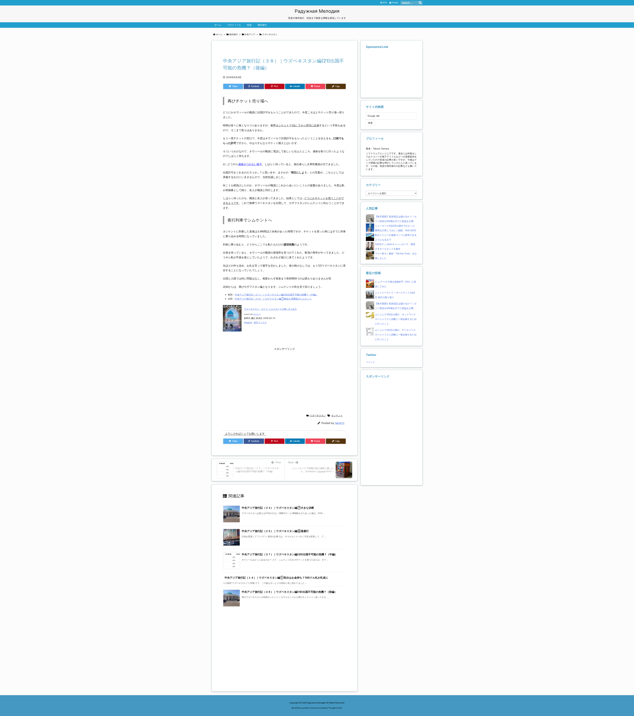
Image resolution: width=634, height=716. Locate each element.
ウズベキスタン (269, 34)
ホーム (219, 34)
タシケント (337, 415)
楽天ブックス (260, 322)
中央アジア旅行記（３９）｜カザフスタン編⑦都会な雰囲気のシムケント (273, 298)
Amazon (248, 322)
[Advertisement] (261, 50)
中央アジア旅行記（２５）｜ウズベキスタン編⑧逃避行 (275, 531)
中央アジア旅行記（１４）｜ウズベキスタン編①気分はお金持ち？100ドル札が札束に (276, 577)
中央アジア (250, 34)
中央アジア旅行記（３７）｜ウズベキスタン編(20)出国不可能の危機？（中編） (276, 294)
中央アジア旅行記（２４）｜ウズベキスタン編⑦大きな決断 (278, 507)
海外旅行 (233, 34)
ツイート (370, 362)
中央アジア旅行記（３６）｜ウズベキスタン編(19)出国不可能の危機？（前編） (289, 591)
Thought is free (335, 708)
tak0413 (339, 423)
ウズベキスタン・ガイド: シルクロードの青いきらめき (270, 309)
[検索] (420, 3)
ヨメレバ (257, 314)
